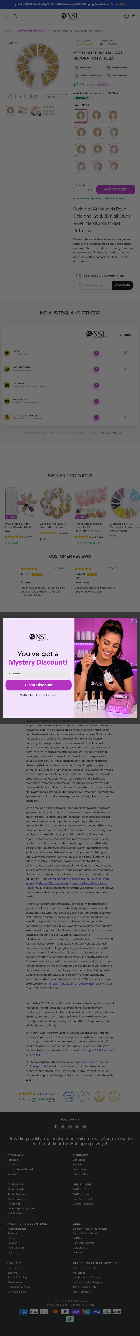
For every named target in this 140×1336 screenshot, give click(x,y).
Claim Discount (38, 685)
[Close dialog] (133, 621)
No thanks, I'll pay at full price (39, 695)
